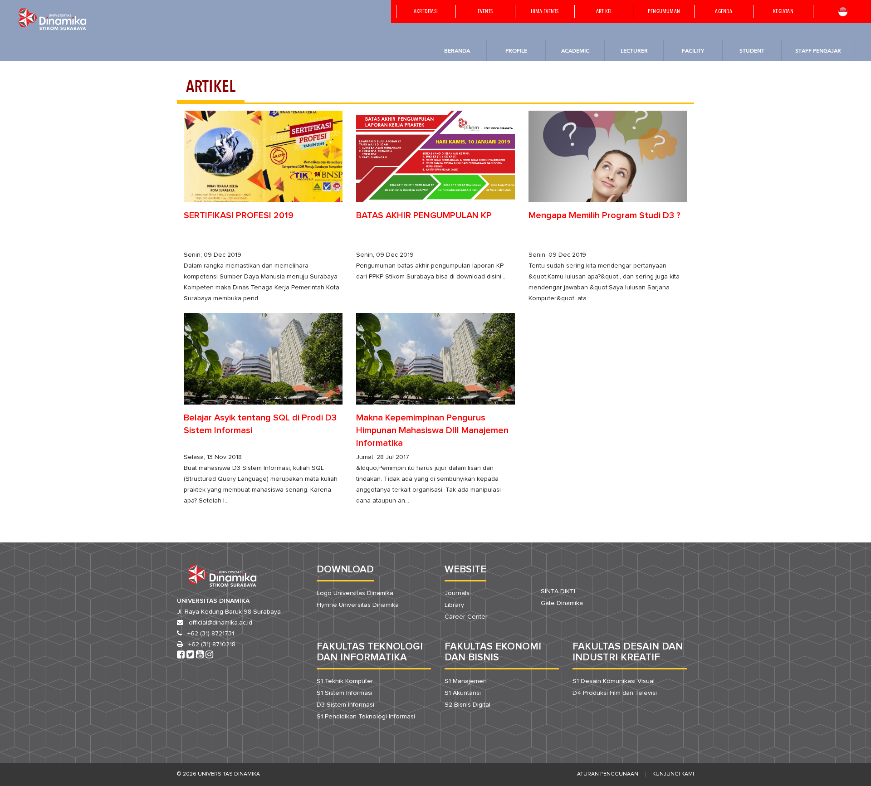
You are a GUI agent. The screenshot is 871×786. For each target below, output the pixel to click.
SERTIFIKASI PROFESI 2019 (239, 215)
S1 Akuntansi (463, 693)
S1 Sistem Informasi (344, 693)
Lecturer (634, 50)
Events (485, 12)
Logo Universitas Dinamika (355, 593)
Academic (575, 50)
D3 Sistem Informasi (345, 705)
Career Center (466, 617)
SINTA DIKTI (558, 591)
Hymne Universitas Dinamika (358, 605)
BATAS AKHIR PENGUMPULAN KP (424, 215)
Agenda (723, 12)
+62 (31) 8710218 (211, 644)
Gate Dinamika (562, 603)
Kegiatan (783, 12)
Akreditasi (426, 12)
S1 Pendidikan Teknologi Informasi (366, 716)
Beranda (457, 50)
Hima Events (544, 12)
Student (751, 50)
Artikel (604, 12)
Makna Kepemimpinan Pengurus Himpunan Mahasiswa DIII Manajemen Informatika (432, 430)
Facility (693, 50)
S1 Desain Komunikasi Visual (614, 681)
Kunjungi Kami (673, 774)
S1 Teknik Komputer (345, 681)
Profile (516, 50)
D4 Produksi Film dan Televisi (615, 693)
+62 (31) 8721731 (210, 633)
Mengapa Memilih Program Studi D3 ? (604, 215)
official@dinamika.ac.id (220, 623)
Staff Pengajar (818, 50)
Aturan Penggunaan (607, 774)
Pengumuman (664, 12)
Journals (457, 593)
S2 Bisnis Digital (467, 705)
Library (454, 605)
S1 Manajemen (466, 681)
